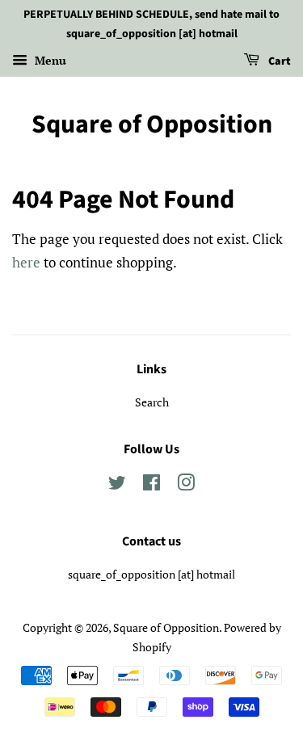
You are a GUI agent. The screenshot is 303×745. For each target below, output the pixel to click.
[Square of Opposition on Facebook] (151, 485)
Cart (278, 61)
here (26, 262)
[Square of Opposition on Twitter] (117, 485)
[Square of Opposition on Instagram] (186, 485)
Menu (49, 60)
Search (152, 402)
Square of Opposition (152, 124)
